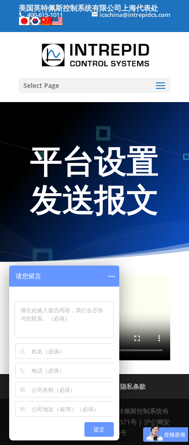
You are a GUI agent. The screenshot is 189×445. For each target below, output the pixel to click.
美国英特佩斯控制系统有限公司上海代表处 (88, 8)
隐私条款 (133, 386)
